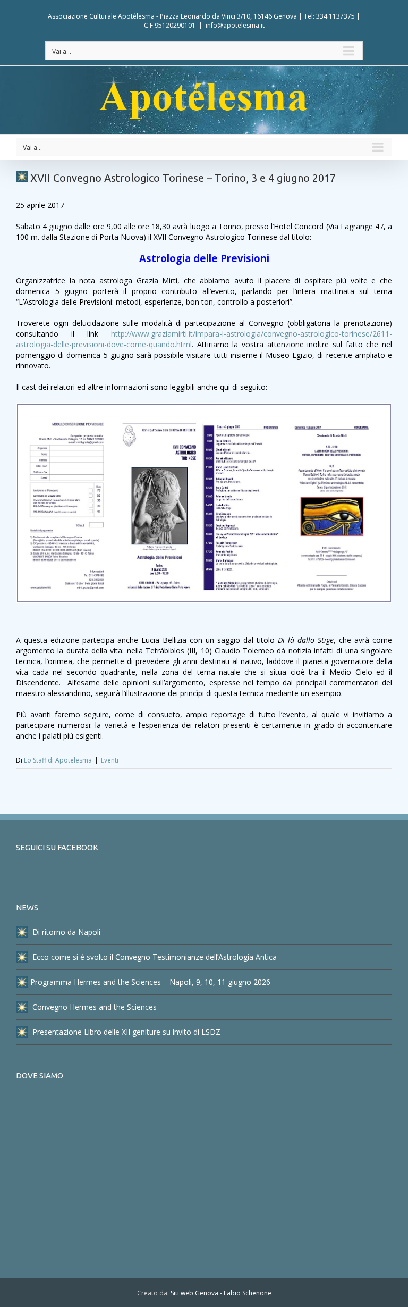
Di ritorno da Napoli (65, 932)
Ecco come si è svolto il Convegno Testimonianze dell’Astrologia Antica (153, 957)
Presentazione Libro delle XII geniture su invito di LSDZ (125, 1032)
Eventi (109, 760)
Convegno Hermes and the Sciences (93, 1007)
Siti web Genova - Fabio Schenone (221, 1292)
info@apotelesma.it (235, 25)
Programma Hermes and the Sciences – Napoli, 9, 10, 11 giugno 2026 (150, 982)
